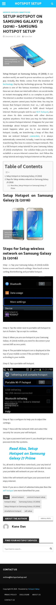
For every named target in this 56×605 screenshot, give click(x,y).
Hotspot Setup (34, 589)
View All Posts (46, 518)
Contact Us (9, 600)
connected (34, 136)
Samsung (15, 12)
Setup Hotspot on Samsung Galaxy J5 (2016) (24, 176)
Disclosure (24, 594)
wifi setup (28, 511)
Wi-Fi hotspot (42, 112)
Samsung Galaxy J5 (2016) (29, 502)
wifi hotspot (8, 490)
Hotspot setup (28, 3)
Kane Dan (28, 36)
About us (36, 594)
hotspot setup (10, 502)
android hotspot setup (36, 497)
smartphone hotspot (12, 511)
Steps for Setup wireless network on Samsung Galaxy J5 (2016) (27, 181)
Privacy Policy (10, 594)
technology (8, 84)
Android (6, 12)
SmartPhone (24, 12)
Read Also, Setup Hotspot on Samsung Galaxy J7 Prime (28, 186)
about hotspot (18, 497)
